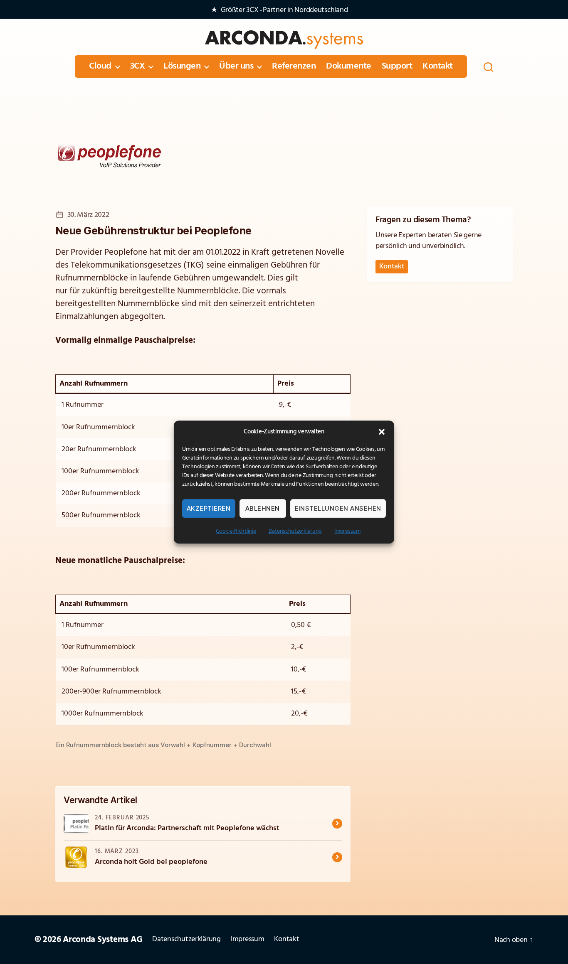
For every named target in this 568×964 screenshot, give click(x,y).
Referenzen (294, 66)
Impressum (347, 531)
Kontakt (437, 66)
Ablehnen (262, 508)
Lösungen (181, 66)
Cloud (100, 66)
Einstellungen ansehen (338, 508)
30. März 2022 (88, 215)
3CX (137, 66)
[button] (382, 432)
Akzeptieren (209, 508)
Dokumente (348, 66)
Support (397, 66)
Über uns (236, 66)
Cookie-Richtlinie (236, 531)
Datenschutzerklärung (295, 531)
